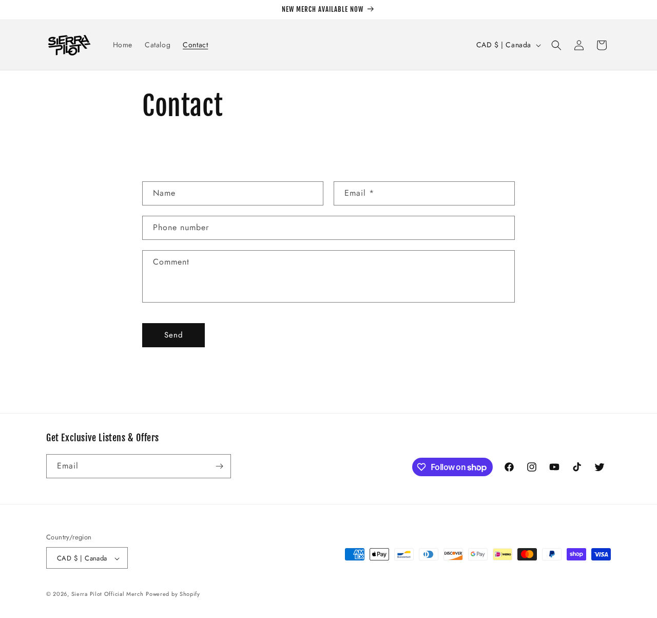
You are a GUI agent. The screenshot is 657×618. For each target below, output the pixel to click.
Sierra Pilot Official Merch (107, 594)
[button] (556, 45)
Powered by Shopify (173, 594)
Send (173, 335)
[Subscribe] (219, 466)
